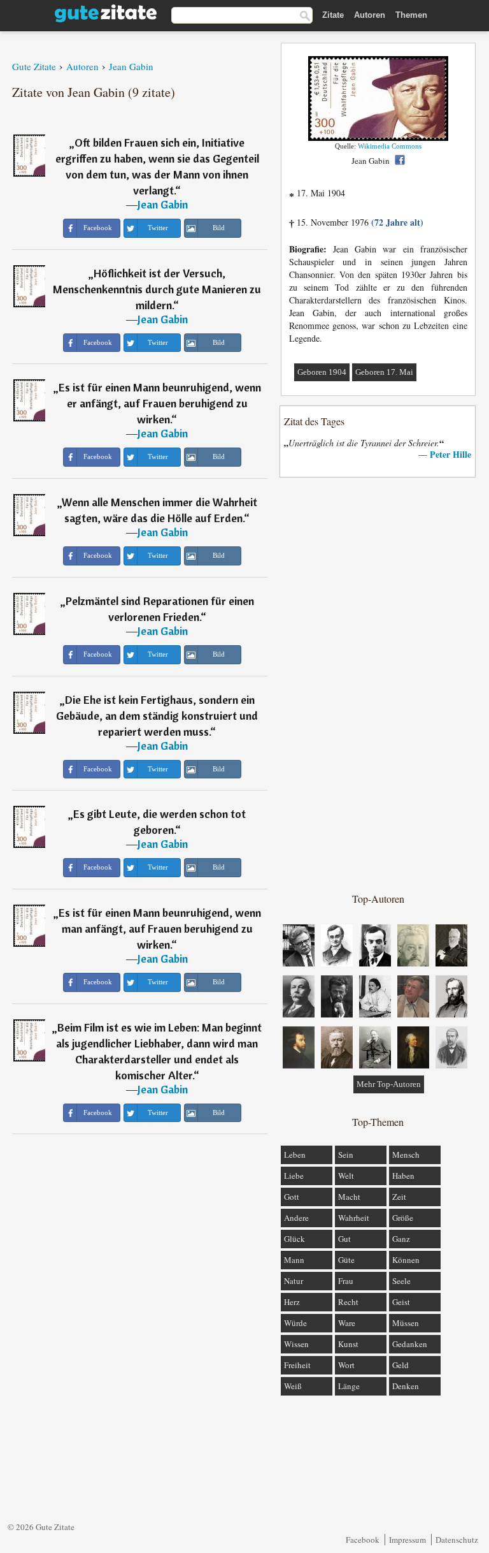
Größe (402, 1217)
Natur (293, 1281)
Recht (348, 1302)
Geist (401, 1302)
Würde (295, 1323)
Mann (294, 1259)
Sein (345, 1154)
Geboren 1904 (321, 372)
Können (406, 1259)
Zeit (399, 1196)
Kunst (348, 1344)
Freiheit (297, 1365)
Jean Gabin (163, 204)
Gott (291, 1196)
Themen (411, 15)
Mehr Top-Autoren (389, 1084)
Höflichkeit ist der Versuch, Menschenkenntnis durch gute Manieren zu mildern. (157, 289)
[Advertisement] (378, 684)
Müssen (405, 1323)
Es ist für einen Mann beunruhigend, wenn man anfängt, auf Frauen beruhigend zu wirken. (160, 928)
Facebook (362, 1539)
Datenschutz (457, 1539)
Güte (346, 1259)
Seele (401, 1281)
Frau (345, 1281)
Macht (349, 1196)
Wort (346, 1365)
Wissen (296, 1344)
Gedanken (409, 1344)
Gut (344, 1238)
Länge (349, 1386)
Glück (294, 1238)
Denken (405, 1386)
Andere (296, 1217)
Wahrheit (353, 1217)
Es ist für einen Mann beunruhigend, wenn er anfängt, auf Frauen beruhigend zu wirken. (160, 403)
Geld (400, 1365)
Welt (346, 1175)
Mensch (406, 1154)
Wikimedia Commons (390, 146)
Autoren (369, 15)
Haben (403, 1175)
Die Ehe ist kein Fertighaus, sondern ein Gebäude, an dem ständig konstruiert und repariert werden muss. (157, 715)
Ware (346, 1323)
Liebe (294, 1175)
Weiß (293, 1386)
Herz (292, 1302)
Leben (295, 1154)
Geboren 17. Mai (384, 372)
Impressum (407, 1539)
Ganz (401, 1238)
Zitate (333, 15)
